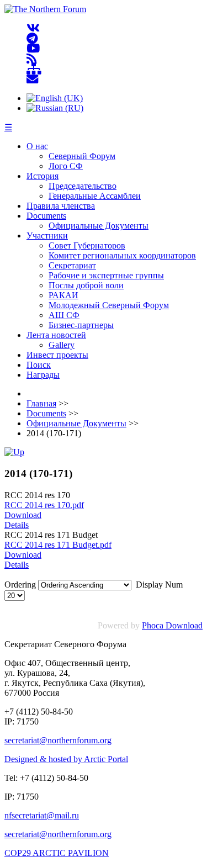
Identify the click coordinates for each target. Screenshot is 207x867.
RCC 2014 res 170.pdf (44, 505)
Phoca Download (172, 625)
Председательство (82, 186)
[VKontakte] (33, 28)
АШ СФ (64, 315)
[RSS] (31, 59)
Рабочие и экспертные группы (106, 275)
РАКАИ (63, 295)
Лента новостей (56, 335)
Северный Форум (82, 156)
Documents (46, 215)
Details (16, 525)
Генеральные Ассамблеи (95, 195)
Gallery (62, 345)
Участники (47, 235)
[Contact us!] (32, 79)
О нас (37, 146)
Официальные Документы (98, 225)
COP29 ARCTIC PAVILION (56, 853)
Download (22, 515)
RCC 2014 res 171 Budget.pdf (58, 544)
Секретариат (72, 265)
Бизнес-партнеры (81, 325)
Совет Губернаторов (87, 245)
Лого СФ (66, 166)
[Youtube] (33, 49)
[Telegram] (32, 38)
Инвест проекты (57, 355)
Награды (43, 374)
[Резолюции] (14, 452)
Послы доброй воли (86, 285)
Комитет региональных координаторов (122, 255)
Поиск (38, 364)
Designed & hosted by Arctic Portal (66, 759)
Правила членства (60, 205)
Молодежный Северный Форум (109, 305)
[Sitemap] (33, 69)
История (42, 176)
